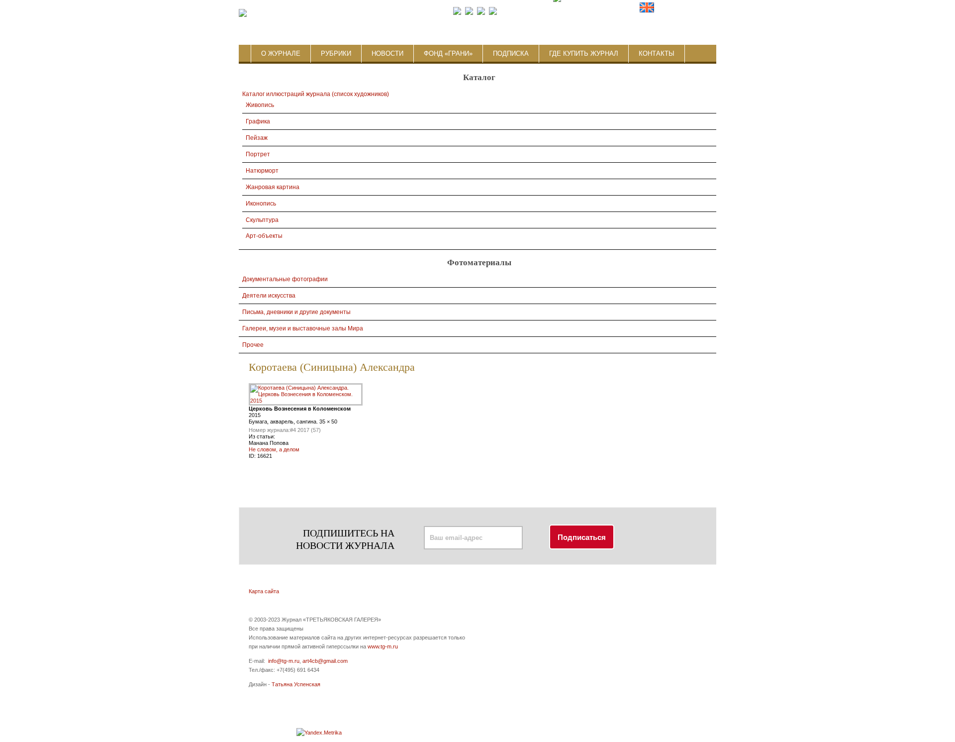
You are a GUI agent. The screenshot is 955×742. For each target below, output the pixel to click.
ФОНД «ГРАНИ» (448, 53)
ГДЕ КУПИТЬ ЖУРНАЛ (583, 53)
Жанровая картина (272, 187)
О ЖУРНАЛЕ (280, 53)
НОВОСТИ (387, 53)
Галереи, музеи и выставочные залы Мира (302, 328)
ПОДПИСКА (511, 53)
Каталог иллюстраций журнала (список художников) (315, 94)
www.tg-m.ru (383, 646)
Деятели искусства (268, 295)
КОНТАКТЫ (656, 53)
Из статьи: (262, 436)
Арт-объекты (264, 235)
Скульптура (262, 219)
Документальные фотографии (285, 279)
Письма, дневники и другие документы (296, 312)
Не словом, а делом (274, 449)
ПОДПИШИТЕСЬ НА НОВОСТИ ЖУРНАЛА (345, 539)
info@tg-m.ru (283, 661)
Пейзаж (257, 137)
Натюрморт (262, 170)
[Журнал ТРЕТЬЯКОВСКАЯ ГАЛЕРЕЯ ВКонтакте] (469, 12)
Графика (258, 121)
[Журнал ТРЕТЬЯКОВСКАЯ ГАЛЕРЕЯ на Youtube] (481, 12)
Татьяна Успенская (296, 684)
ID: (253, 456)
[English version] (647, 12)
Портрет (258, 154)
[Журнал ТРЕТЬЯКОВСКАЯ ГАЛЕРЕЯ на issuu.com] (556, 12)
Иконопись (261, 203)
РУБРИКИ (336, 53)
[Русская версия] (632, 12)
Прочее (253, 344)
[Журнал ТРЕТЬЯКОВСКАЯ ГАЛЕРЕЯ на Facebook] (457, 12)
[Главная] (243, 13)
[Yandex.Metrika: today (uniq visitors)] (319, 732)
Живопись (260, 105)
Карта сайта (264, 591)
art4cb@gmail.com (325, 661)
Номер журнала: (269, 430)
